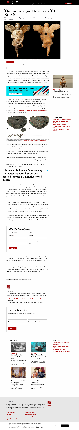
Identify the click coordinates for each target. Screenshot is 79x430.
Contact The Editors (30, 412)
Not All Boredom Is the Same (59, 124)
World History (14, 353)
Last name (30, 235)
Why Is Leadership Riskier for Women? (61, 342)
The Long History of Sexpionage (37, 382)
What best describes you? (34, 241)
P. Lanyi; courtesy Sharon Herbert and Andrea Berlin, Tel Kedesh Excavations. (37, 59)
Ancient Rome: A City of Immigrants (18, 382)
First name (11, 235)
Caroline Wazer (11, 65)
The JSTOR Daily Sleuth (30, 416)
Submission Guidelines (30, 414)
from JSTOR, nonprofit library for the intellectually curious (32, 4)
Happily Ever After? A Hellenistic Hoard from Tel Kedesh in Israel (23, 299)
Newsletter (68, 3)
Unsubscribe (9, 416)
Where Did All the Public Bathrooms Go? (62, 119)
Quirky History (34, 353)
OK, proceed (65, 425)
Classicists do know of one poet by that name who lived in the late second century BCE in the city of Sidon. (22, 176)
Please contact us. (10, 276)
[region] (39, 426)
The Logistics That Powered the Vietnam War (62, 126)
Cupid (42, 80)
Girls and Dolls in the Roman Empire (60, 92)
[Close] (77, 425)
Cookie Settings (56, 425)
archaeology (16, 279)
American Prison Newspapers (32, 418)
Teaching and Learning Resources (14, 418)
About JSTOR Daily (10, 412)
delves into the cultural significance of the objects (32, 110)
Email (10, 241)
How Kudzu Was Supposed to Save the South (61, 122)
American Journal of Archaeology (24, 279)
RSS (7, 419)
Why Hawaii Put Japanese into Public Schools (61, 130)
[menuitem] (68, 3)
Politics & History (8, 7)
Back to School (56, 344)
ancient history (9, 279)
